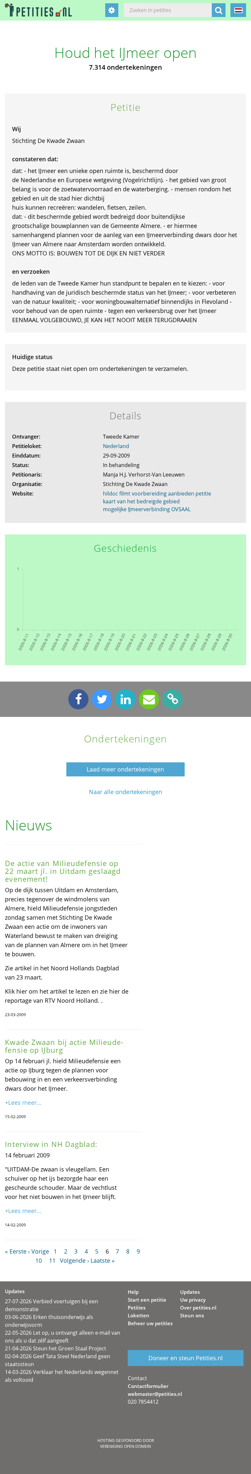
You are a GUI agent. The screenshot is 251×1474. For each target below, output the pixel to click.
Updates (190, 1292)
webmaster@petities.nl (155, 1394)
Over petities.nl (198, 1307)
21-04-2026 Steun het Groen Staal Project (55, 1348)
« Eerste (15, 1251)
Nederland (116, 446)
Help (133, 1292)
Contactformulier (148, 1386)
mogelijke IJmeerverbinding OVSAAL (147, 509)
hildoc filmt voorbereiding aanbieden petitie (157, 493)
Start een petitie (147, 1299)
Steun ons (192, 1315)
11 (52, 1260)
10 (38, 1260)
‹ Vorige (38, 1251)
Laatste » (103, 1260)
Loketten (138, 1315)
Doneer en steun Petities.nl (185, 1358)
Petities (136, 1307)
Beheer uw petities (150, 1323)
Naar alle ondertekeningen (125, 792)
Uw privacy (193, 1299)
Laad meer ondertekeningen (125, 769)
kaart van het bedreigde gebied (141, 501)
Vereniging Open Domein (125, 1446)
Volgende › (74, 1260)
